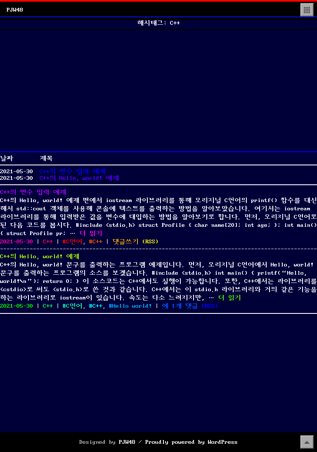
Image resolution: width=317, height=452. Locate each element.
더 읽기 (90, 233)
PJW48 (15, 10)
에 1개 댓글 (180, 306)
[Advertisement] (158, 90)
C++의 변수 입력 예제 (73, 171)
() (150, 241)
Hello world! (132, 306)
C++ (48, 241)
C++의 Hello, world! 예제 (79, 178)
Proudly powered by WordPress (191, 442)
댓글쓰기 (125, 241)
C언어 (74, 241)
